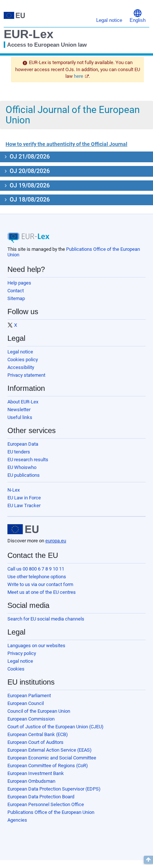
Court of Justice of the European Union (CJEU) (55, 726)
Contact (15, 290)
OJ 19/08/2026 (29, 185)
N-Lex (13, 490)
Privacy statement (26, 375)
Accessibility (20, 367)
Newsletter (18, 409)
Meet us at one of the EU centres (41, 592)
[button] (137, 15)
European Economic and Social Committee (51, 758)
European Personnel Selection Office (45, 804)
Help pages (19, 283)
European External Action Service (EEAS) (49, 750)
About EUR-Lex (22, 402)
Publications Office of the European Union (50, 812)
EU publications (23, 475)
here (78, 76)
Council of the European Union (38, 711)
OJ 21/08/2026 (29, 156)
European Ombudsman (31, 781)
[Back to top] (148, 860)
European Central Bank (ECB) (37, 734)
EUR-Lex (28, 34)
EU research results (27, 459)
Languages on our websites (36, 645)
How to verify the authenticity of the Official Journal (66, 144)
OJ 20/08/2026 (29, 170)
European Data (22, 444)
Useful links (19, 417)
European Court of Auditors (35, 742)
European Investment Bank (35, 773)
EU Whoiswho (21, 467)
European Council (25, 703)
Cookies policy (22, 359)
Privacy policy (21, 653)
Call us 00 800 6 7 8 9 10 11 (35, 569)
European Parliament (29, 695)
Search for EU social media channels (45, 619)
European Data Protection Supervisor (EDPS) (54, 789)
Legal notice (20, 352)
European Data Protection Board (40, 796)
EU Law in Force (24, 497)
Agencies (17, 820)
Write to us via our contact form (40, 584)
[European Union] (23, 529)
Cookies (16, 669)
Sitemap (16, 298)
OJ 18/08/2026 (29, 199)
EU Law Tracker (23, 505)
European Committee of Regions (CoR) (47, 765)
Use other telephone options (36, 576)
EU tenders (18, 452)
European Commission (31, 719)
